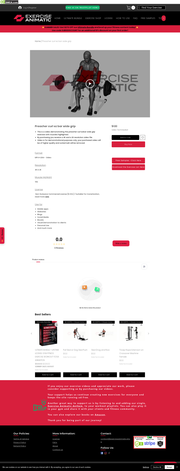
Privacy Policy (19, 442)
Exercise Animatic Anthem (65, 406)
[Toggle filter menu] (144, 266)
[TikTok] (109, 453)
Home (38, 41)
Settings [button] (146, 467)
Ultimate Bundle (86, 27)
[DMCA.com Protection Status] (9, 3)
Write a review (120, 243)
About (55, 446)
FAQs (55, 442)
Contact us (58, 449)
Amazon (100, 414)
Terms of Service (21, 439)
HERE (47, 196)
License (56, 439)
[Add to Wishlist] (142, 137)
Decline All (157, 467)
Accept (169, 467)
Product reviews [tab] (38, 259)
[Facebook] (102, 453)
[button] (131, 8)
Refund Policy (19, 446)
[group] (90, 349)
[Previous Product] (31, 333)
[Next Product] (148, 333)
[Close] (177, 467)
